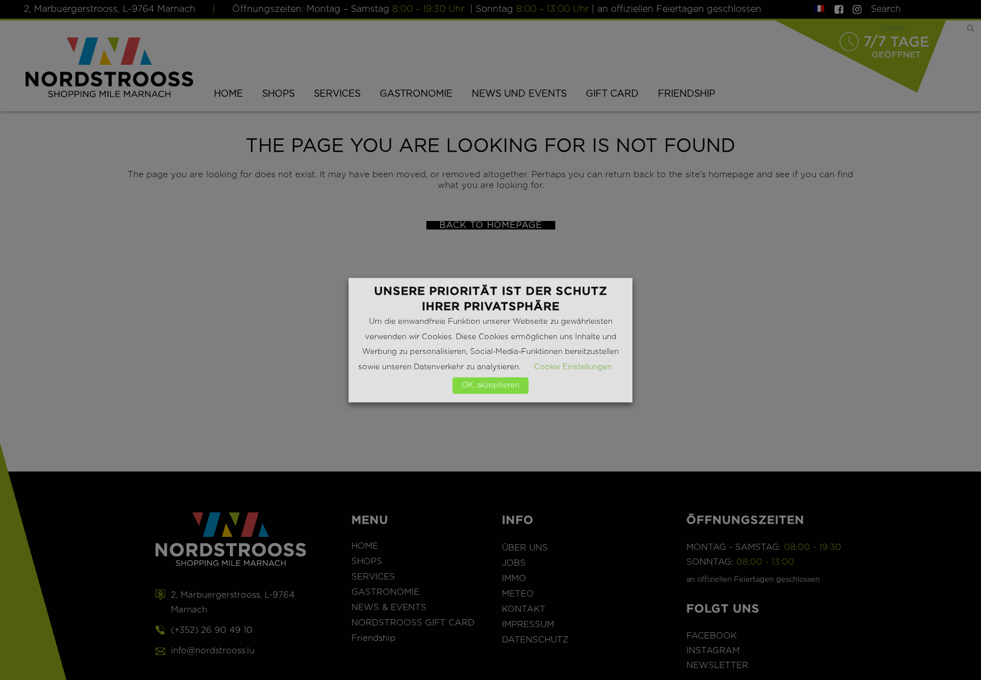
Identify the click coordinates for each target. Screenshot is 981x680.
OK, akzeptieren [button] (490, 385)
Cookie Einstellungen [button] (573, 367)
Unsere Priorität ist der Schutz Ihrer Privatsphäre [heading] (490, 298)
